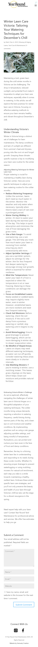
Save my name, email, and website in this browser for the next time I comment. (18, 595)
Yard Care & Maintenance (17, 45)
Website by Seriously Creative (19, 643)
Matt (7, 42)
